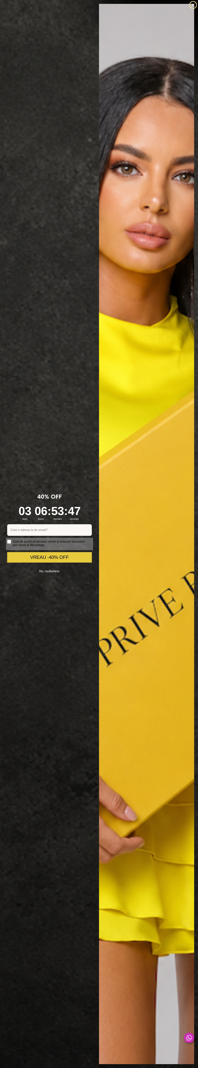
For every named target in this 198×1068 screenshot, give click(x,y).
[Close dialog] (193, 5)
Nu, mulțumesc (49, 571)
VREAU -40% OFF (49, 557)
